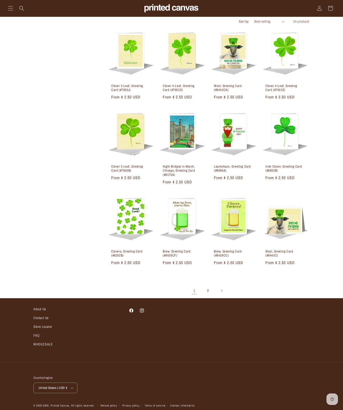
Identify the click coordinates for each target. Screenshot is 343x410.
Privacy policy (131, 405)
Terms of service (155, 405)
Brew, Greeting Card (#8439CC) (228, 253)
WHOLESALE (43, 344)
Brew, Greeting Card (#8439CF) (176, 253)
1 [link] (194, 290)
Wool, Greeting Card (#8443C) (279, 253)
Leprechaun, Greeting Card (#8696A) (232, 169)
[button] (10, 8)
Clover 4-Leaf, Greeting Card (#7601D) (179, 88)
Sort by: (244, 21)
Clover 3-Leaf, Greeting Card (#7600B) (127, 169)
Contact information (182, 405)
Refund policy (108, 405)
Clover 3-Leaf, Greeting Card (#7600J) (127, 88)
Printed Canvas (59, 405)
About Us (39, 309)
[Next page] (221, 290)
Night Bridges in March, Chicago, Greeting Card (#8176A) (179, 171)
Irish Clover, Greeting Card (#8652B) (283, 169)
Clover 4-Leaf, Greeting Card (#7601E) (281, 88)
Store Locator (42, 326)
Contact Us (41, 318)
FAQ (36, 335)
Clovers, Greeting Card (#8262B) (126, 253)
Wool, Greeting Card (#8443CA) (228, 88)
